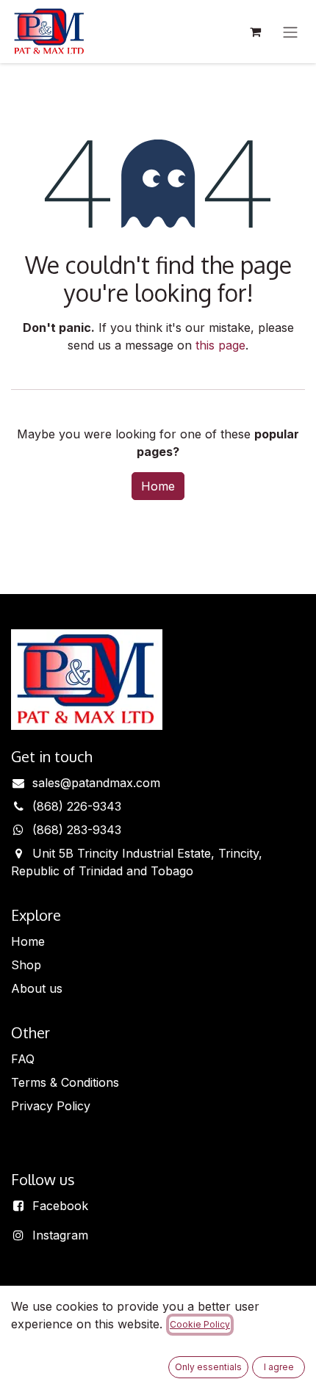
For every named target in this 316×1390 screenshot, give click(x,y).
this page (220, 345)
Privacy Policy (50, 1105)
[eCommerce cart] (255, 31)
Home (158, 486)
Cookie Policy (200, 1324)
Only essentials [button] (208, 1366)
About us (36, 988)
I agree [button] (279, 1366)
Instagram (60, 1235)
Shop (26, 965)
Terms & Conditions (65, 1082)
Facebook (60, 1205)
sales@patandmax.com (96, 782)
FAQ (23, 1058)
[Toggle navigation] (290, 31)
